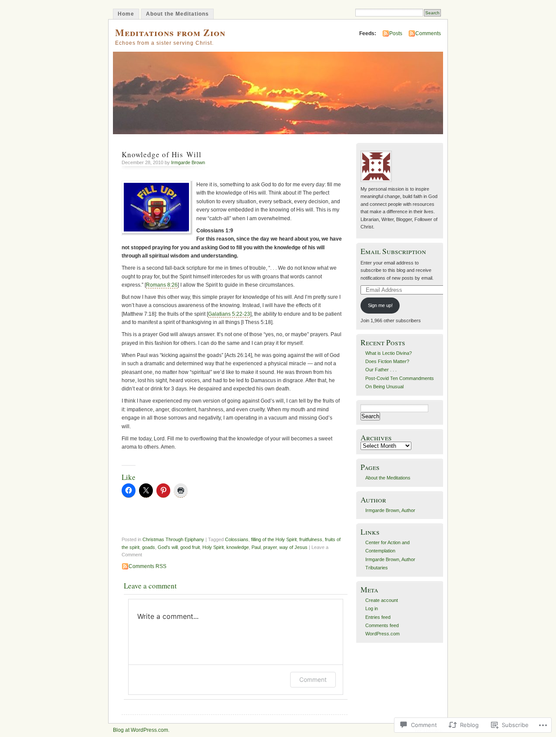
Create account (381, 600)
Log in (371, 608)
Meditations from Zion (170, 32)
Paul (256, 547)
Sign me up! (380, 305)
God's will (168, 547)
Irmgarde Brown (188, 162)
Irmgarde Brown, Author (390, 510)
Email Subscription (393, 251)
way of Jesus (293, 547)
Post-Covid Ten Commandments (399, 378)
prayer (270, 547)
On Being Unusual (384, 386)
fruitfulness (310, 539)
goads (148, 547)
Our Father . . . (381, 369)
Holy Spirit (213, 547)
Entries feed (378, 617)
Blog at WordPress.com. (141, 730)
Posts (395, 33)
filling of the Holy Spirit (274, 539)
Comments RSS (147, 566)
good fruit (190, 547)
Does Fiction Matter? (387, 361)
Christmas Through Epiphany (173, 539)
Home (126, 14)
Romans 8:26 (162, 285)
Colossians (236, 539)
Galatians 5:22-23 (229, 314)
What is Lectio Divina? (388, 353)
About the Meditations (177, 14)
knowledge (237, 547)
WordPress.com (382, 633)
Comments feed (382, 625)
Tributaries (376, 567)
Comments (428, 33)
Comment (313, 679)
